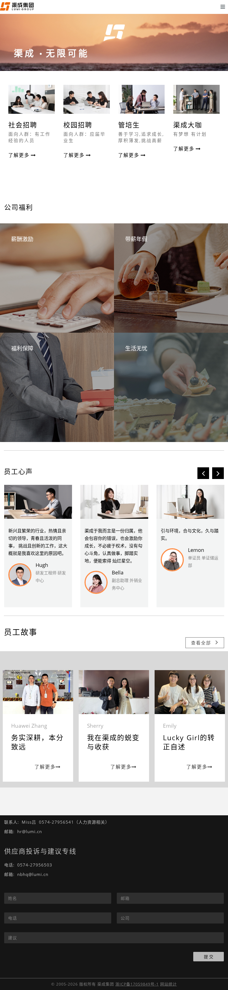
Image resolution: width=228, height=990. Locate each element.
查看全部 (201, 643)
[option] (38, 546)
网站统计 (168, 984)
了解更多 (18, 155)
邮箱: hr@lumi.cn (23, 831)
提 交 (208, 956)
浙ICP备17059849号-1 (137, 984)
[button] (203, 473)
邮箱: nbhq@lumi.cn (26, 874)
